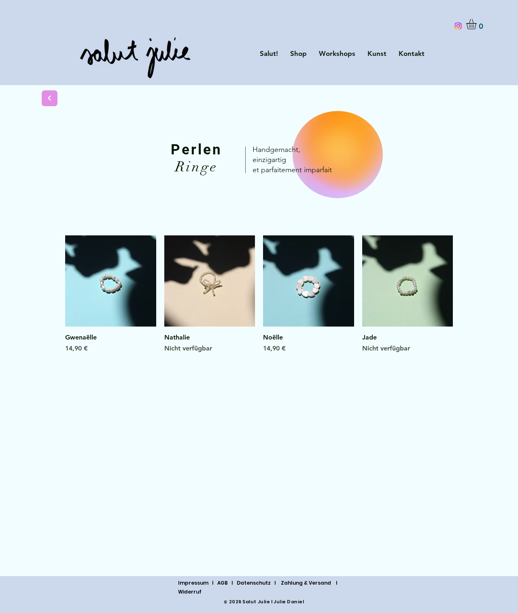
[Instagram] (458, 25)
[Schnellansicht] (110, 281)
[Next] (49, 98)
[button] (477, 24)
